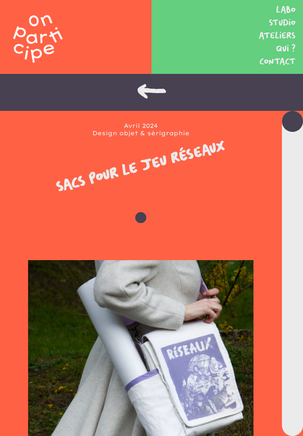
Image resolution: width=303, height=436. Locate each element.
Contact (277, 62)
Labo (286, 10)
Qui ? (286, 49)
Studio (282, 23)
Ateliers (277, 36)
